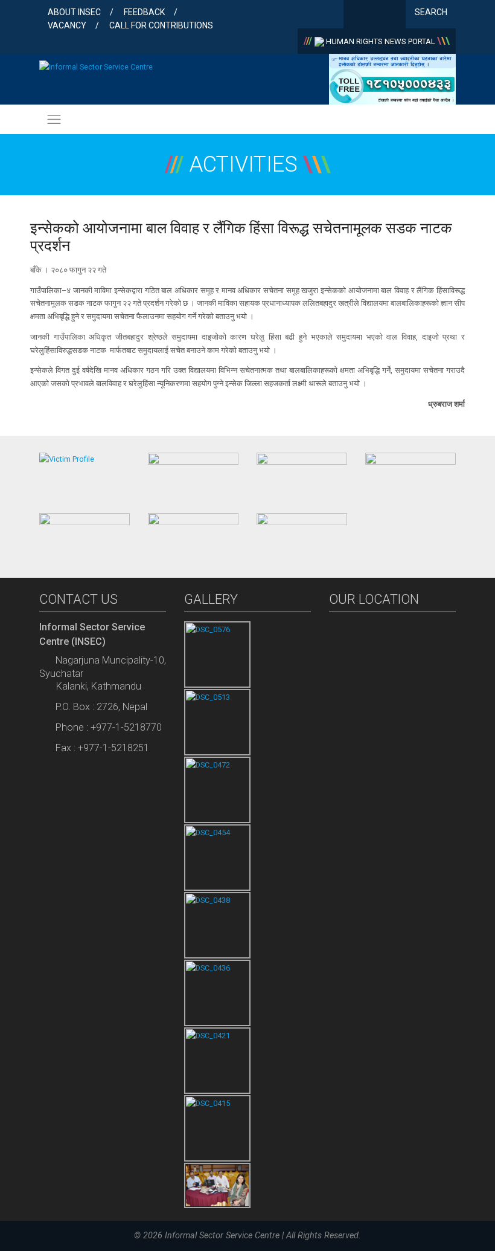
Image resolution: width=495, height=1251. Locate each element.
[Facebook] (355, 15)
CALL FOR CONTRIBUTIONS (161, 25)
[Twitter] (374, 15)
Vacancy (67, 25)
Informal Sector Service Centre (222, 1235)
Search (432, 12)
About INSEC (74, 12)
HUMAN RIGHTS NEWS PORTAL (380, 41)
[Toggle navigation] (54, 119)
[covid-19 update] (84, 534)
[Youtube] (394, 15)
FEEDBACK (144, 12)
